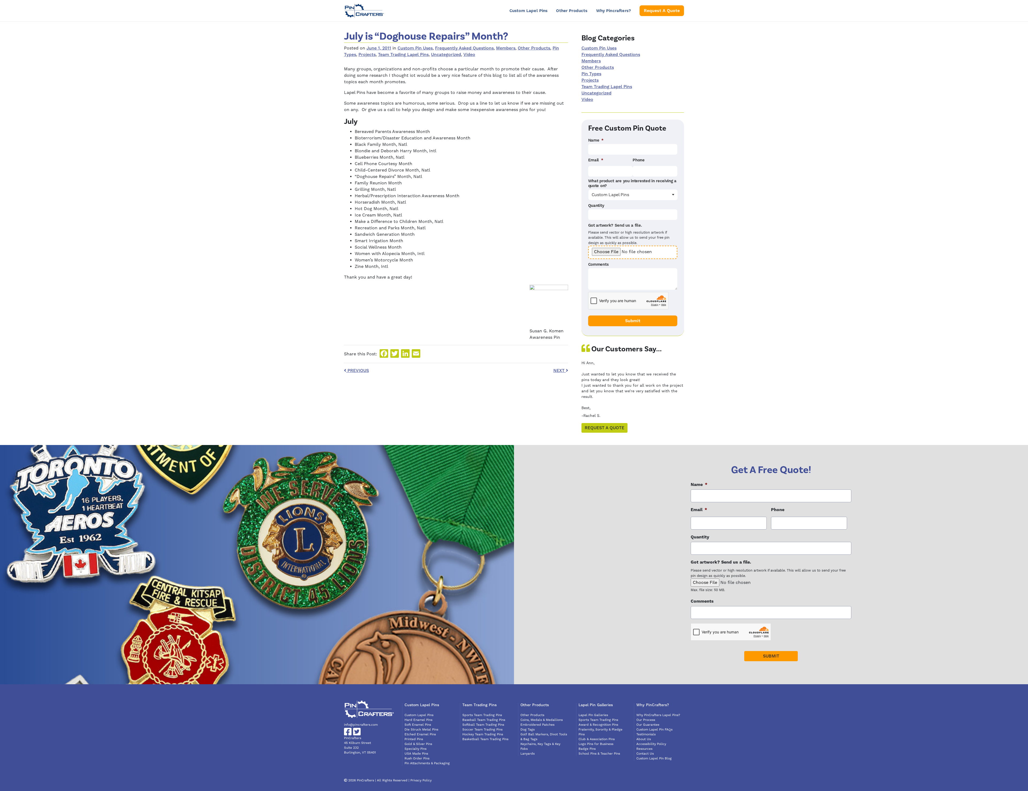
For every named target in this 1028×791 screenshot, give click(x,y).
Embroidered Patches (537, 725)
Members (505, 48)
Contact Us (645, 754)
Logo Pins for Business (596, 744)
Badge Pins (587, 749)
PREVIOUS (357, 370)
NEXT (559, 370)
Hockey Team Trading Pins (482, 734)
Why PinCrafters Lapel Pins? (658, 715)
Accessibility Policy (651, 744)
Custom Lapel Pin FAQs (654, 730)
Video (469, 54)
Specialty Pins (415, 749)
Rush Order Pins (417, 758)
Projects (367, 54)
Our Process (645, 720)
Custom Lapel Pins (528, 10)
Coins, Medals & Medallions (541, 720)
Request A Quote (662, 10)
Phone (639, 160)
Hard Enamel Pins (418, 720)
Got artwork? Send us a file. (615, 225)
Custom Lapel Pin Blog (654, 758)
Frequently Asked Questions (464, 48)
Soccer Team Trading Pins (482, 730)
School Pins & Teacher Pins (599, 754)
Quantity (596, 205)
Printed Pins (414, 739)
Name (596, 140)
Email (595, 160)
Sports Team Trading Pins (482, 715)
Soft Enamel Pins (418, 725)
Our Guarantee (647, 725)
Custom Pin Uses (415, 48)
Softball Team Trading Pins (483, 725)
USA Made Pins (416, 754)
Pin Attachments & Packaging (427, 763)
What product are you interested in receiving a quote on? (632, 183)
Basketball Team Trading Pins (485, 739)
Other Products (571, 10)
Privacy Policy (421, 780)
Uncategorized (446, 54)
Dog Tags (527, 730)
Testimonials (646, 734)
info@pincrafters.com (361, 725)
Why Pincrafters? (613, 10)
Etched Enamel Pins (420, 734)
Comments (598, 264)
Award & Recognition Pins (598, 725)
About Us (643, 739)
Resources (644, 749)
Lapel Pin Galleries (593, 715)
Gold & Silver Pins (418, 744)
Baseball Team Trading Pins (483, 720)
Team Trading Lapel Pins (403, 54)
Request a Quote (604, 428)
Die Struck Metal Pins (421, 730)
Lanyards (527, 754)
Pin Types (591, 74)
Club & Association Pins (597, 739)
